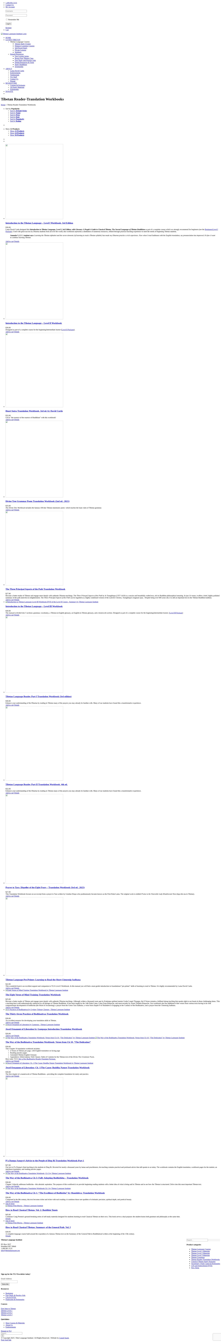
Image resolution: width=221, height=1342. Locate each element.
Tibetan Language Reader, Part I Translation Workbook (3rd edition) (38, 696)
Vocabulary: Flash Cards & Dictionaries (205, 1264)
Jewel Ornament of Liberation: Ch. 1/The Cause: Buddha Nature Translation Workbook (48, 1067)
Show (17, 131)
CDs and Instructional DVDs (201, 1266)
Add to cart (10, 241)
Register (9, 28)
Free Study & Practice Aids (15, 1295)
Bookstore (9, 1293)
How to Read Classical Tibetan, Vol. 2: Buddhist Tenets (32, 1210)
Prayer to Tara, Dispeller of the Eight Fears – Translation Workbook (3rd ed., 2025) (45, 887)
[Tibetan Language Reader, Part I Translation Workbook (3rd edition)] (113, 654)
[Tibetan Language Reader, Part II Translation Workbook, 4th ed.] (113, 743)
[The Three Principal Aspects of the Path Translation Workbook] (113, 548)
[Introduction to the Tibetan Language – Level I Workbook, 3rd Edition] (113, 182)
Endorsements (11, 1327)
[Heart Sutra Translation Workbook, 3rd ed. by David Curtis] (113, 370)
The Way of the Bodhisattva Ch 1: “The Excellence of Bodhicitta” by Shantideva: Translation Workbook (55, 1193)
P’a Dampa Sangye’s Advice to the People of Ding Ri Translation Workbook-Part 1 (45, 1160)
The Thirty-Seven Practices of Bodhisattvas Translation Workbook (37, 1014)
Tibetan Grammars (198, 1257)
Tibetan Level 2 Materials (200, 1253)
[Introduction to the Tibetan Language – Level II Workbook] (113, 281)
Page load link (6, 1340)
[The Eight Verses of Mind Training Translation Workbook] (113, 990)
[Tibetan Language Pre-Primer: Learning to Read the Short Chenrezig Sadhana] (113, 936)
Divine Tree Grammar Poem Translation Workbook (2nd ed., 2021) (37, 501)
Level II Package (68, 330)
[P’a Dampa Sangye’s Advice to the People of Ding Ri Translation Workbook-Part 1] (113, 1117)
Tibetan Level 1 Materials (200, 1251)
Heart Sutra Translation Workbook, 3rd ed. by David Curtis (34, 411)
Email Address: (6, 1279)
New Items (195, 1268)
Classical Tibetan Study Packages (203, 1262)
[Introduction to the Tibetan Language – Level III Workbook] (113, 602)
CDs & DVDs (11, 1297)
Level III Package (176, 613)
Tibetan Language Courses (201, 1249)
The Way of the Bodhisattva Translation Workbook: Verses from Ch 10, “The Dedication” (48, 1042)
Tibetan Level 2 (6, 1313)
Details (16, 241)
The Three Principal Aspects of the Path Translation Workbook (35, 589)
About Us (9, 1325)
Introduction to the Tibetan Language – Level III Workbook (34, 606)
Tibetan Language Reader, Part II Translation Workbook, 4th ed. (37, 784)
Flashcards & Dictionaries (15, 1299)
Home (3, 105)
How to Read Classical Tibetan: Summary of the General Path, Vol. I (38, 1227)
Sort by (18, 111)
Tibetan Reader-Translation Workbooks (205, 1259)
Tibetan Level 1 (6, 1311)
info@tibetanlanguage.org (10, 1251)
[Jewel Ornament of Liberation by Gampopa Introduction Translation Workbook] (113, 1025)
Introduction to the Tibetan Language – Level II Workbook (34, 323)
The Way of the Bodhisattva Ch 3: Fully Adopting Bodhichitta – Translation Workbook (47, 1178)
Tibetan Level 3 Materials (200, 1255)
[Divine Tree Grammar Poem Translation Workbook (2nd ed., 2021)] (113, 459)
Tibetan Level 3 (6, 1315)
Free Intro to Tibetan (8, 1309)
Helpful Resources (17, 54)
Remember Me (13, 20)
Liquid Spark (64, 1338)
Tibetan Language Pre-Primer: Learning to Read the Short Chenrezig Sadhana (43, 979)
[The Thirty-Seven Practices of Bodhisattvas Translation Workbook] (113, 1010)
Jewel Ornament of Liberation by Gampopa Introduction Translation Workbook (44, 1029)
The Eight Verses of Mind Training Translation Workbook (33, 995)
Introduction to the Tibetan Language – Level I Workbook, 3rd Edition (39, 223)
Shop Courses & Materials (15, 1323)
